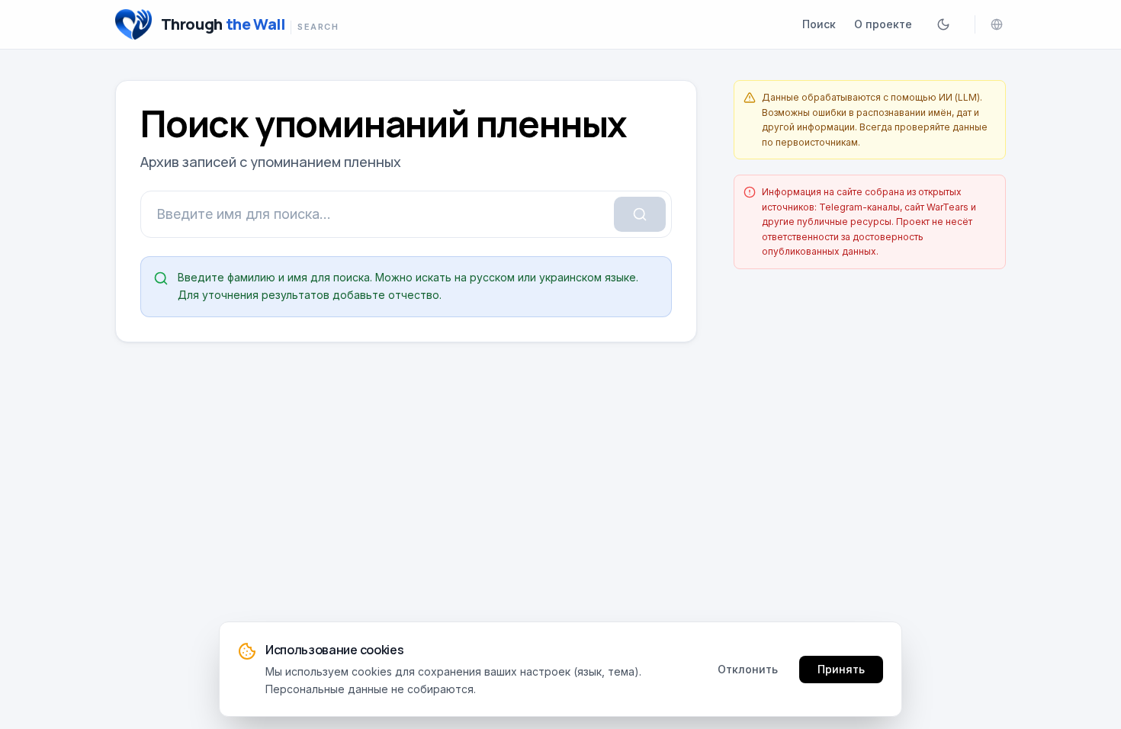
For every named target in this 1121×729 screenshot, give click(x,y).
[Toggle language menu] (997, 24)
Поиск (819, 24)
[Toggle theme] (943, 24)
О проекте (883, 24)
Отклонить (748, 668)
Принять (841, 668)
